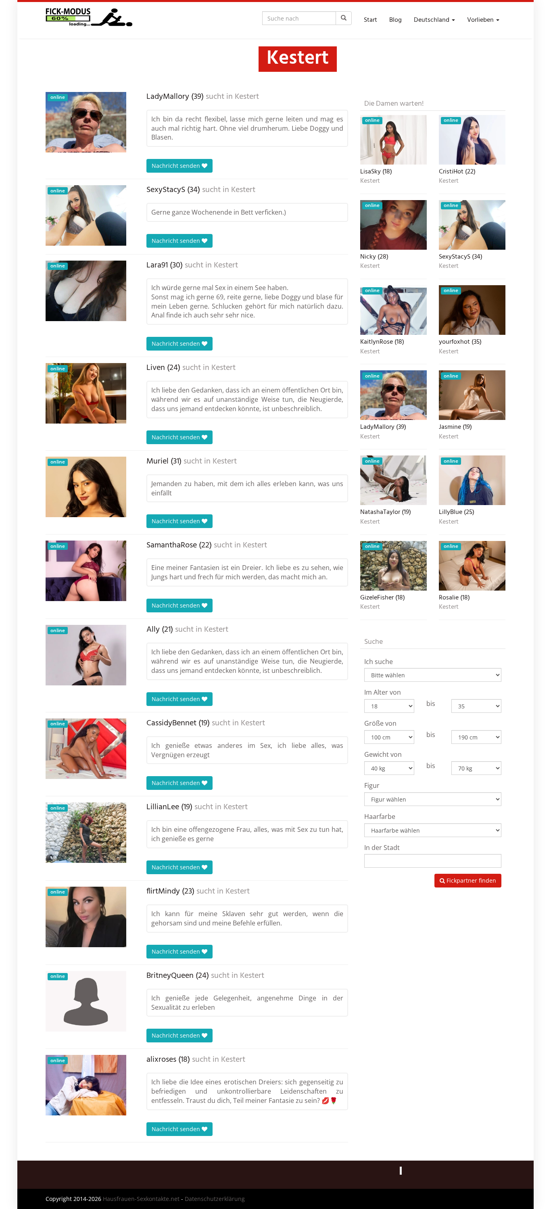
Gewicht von (383, 754)
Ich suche (378, 661)
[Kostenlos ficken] (89, 20)
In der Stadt (382, 847)
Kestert (247, 97)
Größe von (380, 723)
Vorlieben (481, 20)
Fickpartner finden (470, 880)
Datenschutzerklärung (215, 1199)
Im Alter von (382, 692)
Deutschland (432, 20)
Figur (372, 785)
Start (370, 20)
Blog (395, 20)
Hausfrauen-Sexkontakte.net (141, 1199)
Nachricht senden (177, 165)
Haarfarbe (379, 816)
